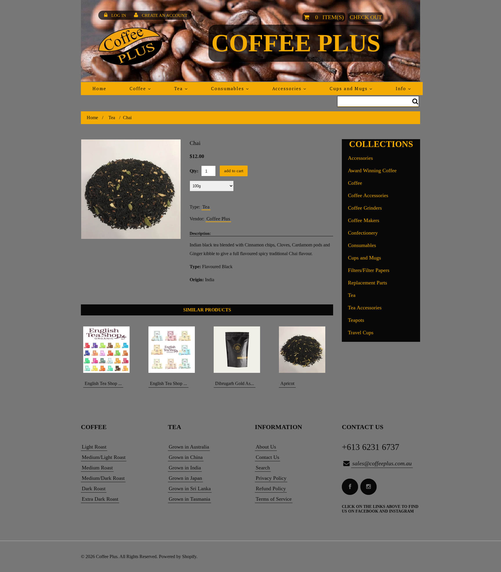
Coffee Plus (295, 43)
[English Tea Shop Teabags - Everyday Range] (109, 349)
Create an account (164, 15)
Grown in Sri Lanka (190, 488)
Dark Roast (94, 488)
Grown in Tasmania (189, 499)
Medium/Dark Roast (103, 478)
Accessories (360, 158)
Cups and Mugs (364, 258)
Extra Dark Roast (100, 499)
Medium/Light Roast (104, 457)
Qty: (194, 170)
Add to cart (233, 170)
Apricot (287, 383)
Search (263, 468)
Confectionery (363, 233)
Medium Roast (97, 468)
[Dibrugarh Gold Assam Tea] (240, 349)
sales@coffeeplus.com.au (382, 463)
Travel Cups (360, 332)
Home (92, 117)
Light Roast (94, 447)
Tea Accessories (365, 307)
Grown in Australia (189, 447)
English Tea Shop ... (103, 383)
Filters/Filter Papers (368, 270)
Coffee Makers (363, 220)
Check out (366, 17)
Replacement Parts (367, 283)
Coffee (355, 183)
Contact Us (267, 457)
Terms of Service (274, 499)
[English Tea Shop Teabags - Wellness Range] (174, 349)
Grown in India (185, 468)
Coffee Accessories (368, 195)
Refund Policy (271, 488)
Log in (118, 15)
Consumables (362, 245)
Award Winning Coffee (372, 170)
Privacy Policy (271, 478)
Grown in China (186, 457)
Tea (111, 117)
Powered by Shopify (177, 556)
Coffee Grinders (365, 208)
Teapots (356, 320)
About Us (266, 447)
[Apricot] (305, 349)
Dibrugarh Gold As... (234, 383)
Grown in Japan (185, 478)
